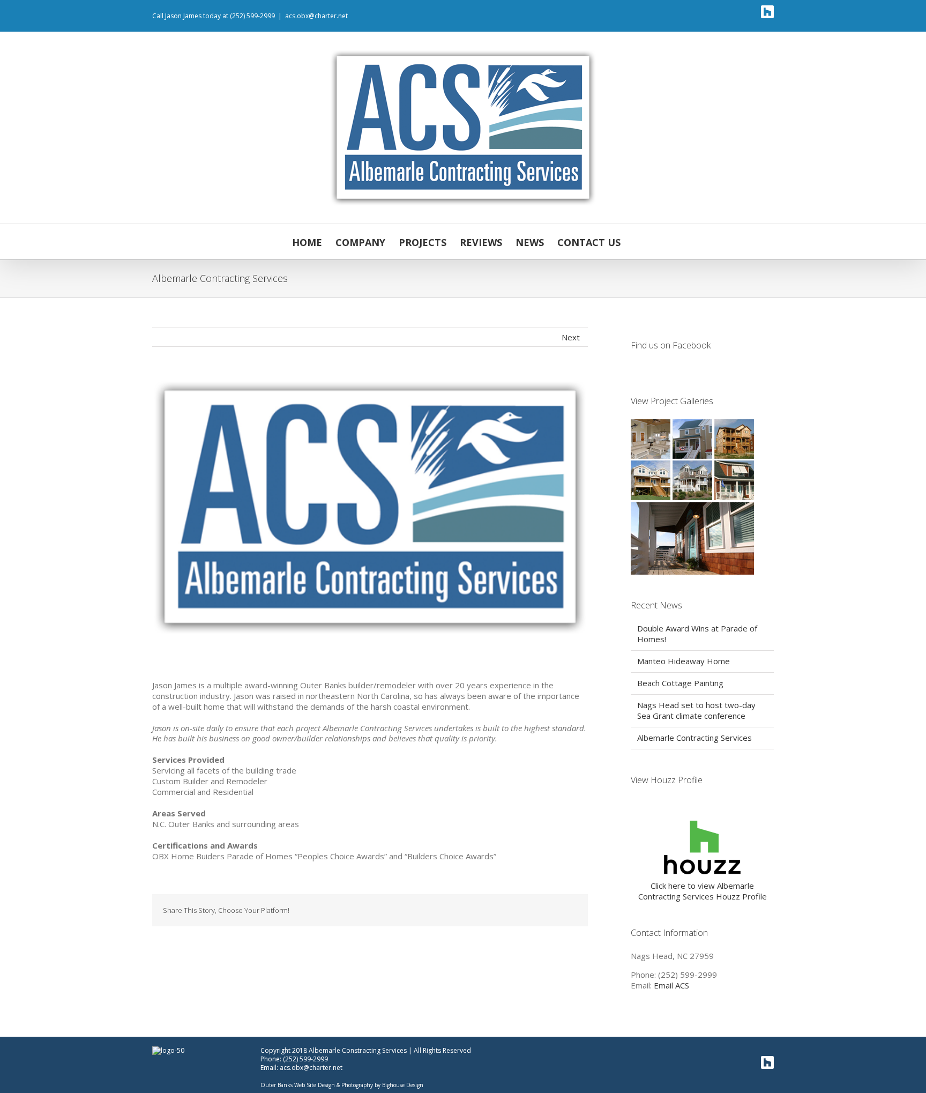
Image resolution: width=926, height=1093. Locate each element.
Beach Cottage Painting (680, 683)
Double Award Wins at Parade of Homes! (697, 633)
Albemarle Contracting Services (694, 737)
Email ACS (671, 985)
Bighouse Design (402, 1085)
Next (571, 337)
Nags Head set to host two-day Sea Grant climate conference (696, 710)
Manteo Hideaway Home (683, 661)
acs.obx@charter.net (316, 15)
